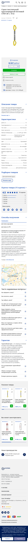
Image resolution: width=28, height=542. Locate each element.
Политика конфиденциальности (9, 520)
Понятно (7, 538)
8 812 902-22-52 (10, 259)
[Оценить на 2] (8, 209)
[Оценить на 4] (16, 209)
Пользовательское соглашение (9, 522)
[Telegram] (5, 512)
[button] (14, 70)
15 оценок (9, 20)
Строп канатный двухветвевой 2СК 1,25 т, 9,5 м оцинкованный (6, 433)
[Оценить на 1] (4, 209)
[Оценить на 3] (12, 209)
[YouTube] (8, 512)
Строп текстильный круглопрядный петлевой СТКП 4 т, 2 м (7, 401)
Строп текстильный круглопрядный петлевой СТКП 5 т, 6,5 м (20, 401)
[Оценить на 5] (21, 209)
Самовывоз (4, 221)
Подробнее (20, 538)
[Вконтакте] (2, 512)
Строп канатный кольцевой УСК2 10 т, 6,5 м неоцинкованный (20, 433)
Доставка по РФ (5, 227)
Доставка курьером (7, 224)
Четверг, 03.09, (14, 90)
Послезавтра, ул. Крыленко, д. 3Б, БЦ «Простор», (14, 86)
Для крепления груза (9, 176)
